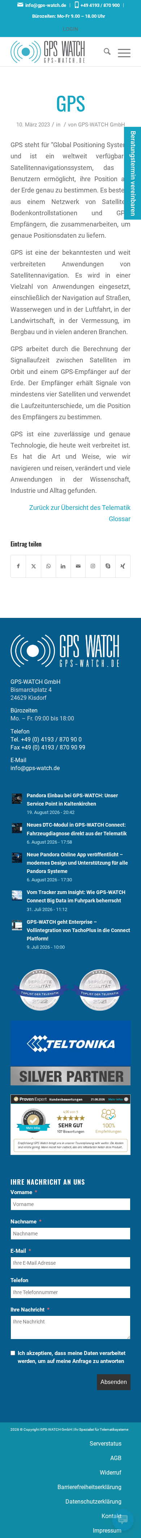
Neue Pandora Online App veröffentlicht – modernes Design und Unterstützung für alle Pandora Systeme (77, 863)
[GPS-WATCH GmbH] (58, 51)
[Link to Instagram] (93, 566)
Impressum (107, 1530)
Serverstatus (105, 1443)
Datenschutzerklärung (93, 1501)
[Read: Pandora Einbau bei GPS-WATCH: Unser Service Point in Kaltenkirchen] (17, 798)
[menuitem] (42, 5)
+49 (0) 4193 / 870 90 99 (53, 747)
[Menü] (121, 51)
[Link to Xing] (123, 566)
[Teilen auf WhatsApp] (48, 566)
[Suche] (104, 51)
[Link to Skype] (108, 566)
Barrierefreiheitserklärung (89, 1487)
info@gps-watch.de (44, 5)
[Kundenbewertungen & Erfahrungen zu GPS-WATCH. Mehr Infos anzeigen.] (70, 1153)
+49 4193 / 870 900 (99, 5)
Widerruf (110, 1472)
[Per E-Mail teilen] (78, 566)
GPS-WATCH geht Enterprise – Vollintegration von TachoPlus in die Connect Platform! (78, 930)
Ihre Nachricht (27, 1309)
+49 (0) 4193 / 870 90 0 (51, 739)
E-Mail (18, 1251)
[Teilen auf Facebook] (18, 566)
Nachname (23, 1221)
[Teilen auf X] (33, 566)
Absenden (114, 1382)
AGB (115, 1458)
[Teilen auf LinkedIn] (63, 566)
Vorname (21, 1192)
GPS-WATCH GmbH (101, 124)
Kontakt (111, 1516)
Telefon (19, 1280)
